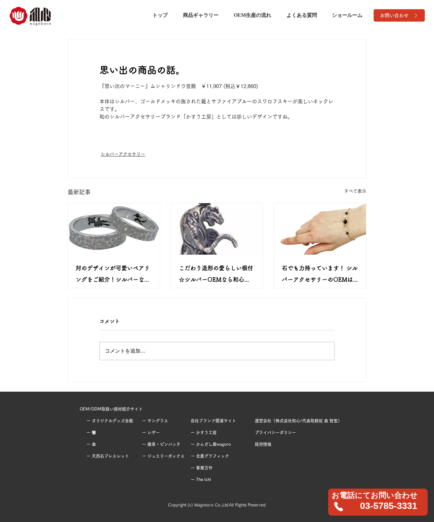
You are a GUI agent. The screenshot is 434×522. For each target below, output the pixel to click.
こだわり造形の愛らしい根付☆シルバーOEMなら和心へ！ (216, 275)
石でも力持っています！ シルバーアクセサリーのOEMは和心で (320, 275)
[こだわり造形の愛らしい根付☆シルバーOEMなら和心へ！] (217, 229)
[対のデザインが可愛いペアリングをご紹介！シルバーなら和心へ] (114, 229)
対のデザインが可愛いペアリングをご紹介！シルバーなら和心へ (113, 275)
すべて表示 (355, 191)
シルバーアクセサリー (123, 154)
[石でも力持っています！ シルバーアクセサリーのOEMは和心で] (320, 229)
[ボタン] (378, 502)
